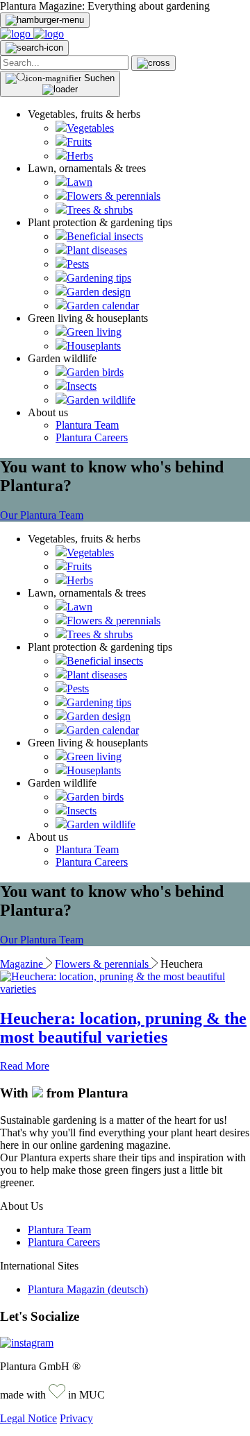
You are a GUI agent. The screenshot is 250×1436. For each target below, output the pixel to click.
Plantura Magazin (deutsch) (88, 1289)
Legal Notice (28, 1418)
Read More (24, 1066)
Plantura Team (87, 425)
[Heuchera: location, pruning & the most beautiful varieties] (125, 989)
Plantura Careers (92, 437)
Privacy (76, 1418)
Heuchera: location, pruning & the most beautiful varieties (123, 1027)
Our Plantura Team (41, 515)
